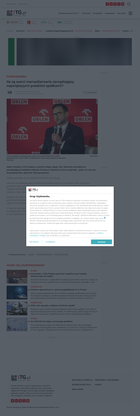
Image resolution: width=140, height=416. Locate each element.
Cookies (43, 235)
